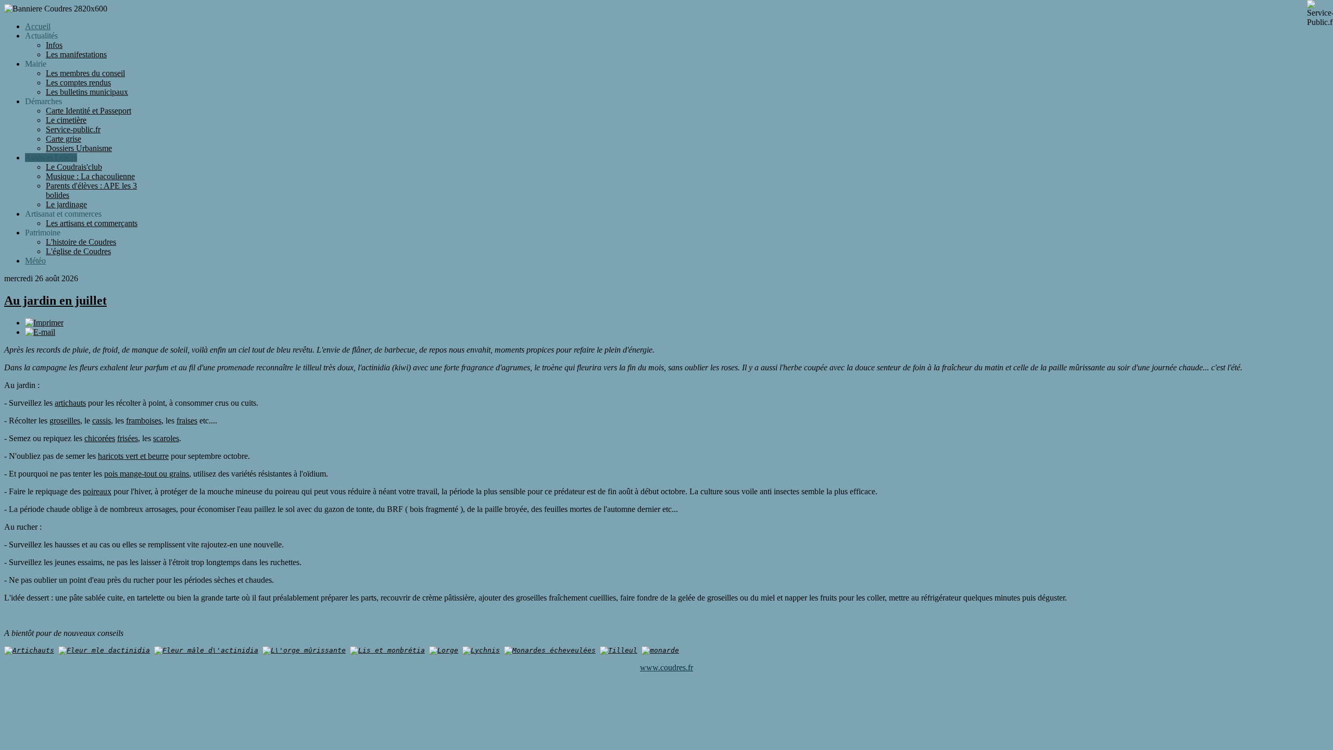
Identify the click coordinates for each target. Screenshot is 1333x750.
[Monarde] (660, 650)
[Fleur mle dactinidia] (104, 650)
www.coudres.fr (666, 667)
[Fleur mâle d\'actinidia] (206, 650)
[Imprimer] (44, 322)
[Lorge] (443, 650)
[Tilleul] (618, 650)
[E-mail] (40, 332)
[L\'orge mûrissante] (304, 650)
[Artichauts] (29, 650)
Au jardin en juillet (55, 300)
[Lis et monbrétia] (387, 650)
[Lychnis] (481, 650)
